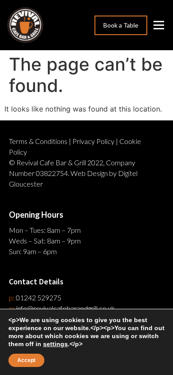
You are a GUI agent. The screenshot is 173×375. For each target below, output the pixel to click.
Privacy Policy (93, 141)
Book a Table (120, 25)
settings (55, 343)
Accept (26, 360)
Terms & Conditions (38, 141)
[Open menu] (159, 25)
